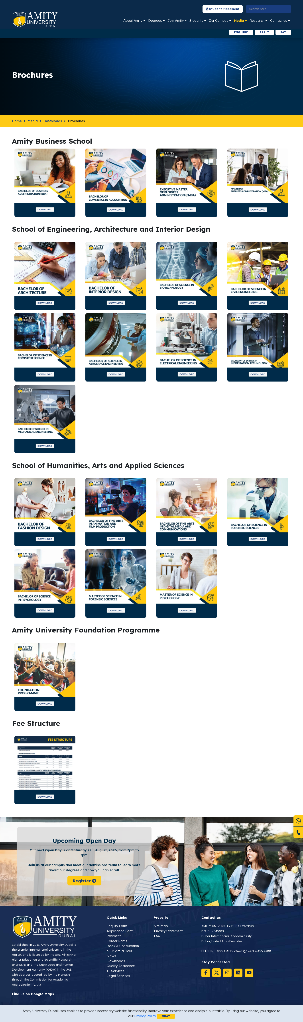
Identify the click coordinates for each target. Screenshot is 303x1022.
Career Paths (117, 941)
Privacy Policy (145, 1016)
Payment (114, 936)
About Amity (132, 20)
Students (196, 20)
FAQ (157, 936)
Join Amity (175, 20)
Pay (283, 32)
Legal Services (118, 976)
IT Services (115, 971)
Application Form (120, 931)
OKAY (166, 1016)
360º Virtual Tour (119, 951)
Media (239, 20)
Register (82, 880)
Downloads (52, 121)
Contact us (278, 20)
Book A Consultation (123, 946)
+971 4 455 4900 (259, 951)
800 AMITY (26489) (231, 951)
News (111, 956)
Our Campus (218, 20)
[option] (92, 32)
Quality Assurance (121, 966)
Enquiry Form (117, 926)
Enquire (241, 32)
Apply (264, 32)
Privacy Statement (168, 931)
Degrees (155, 20)
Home (17, 121)
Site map (161, 926)
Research (257, 20)
